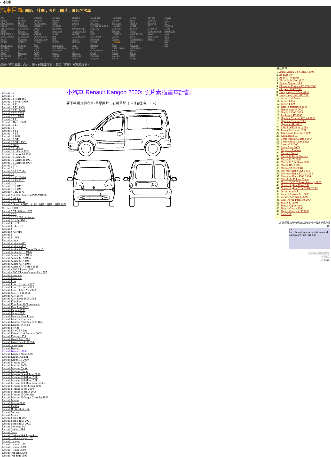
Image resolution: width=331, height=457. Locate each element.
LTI (73, 50)
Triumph (152, 23)
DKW (36, 28)
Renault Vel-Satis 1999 (14, 455)
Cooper (22, 45)
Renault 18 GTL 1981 (14, 142)
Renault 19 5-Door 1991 (16, 151)
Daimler (38, 17)
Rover (115, 50)
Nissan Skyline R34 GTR (295, 185)
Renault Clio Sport (12, 295)
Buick (21, 23)
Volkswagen (154, 31)
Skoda (133, 28)
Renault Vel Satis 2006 (14, 452)
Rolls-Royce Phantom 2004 (296, 199)
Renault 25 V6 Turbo (14, 177)
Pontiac (116, 31)
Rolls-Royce (118, 48)
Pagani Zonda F (290, 190)
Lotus (75, 48)
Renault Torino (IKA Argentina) (20, 435)
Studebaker (136, 39)
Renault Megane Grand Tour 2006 (21, 374)
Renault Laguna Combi (15, 356)
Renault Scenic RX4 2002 (16, 423)
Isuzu (55, 53)
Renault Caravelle (12, 278)
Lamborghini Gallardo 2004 (297, 138)
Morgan (94, 39)
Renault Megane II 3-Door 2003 (20, 377)
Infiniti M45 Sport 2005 (294, 127)
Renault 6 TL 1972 (12, 225)
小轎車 (325, 257)
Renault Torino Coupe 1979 (17, 438)
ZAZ (167, 39)
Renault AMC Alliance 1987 (17, 269)
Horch (55, 20)
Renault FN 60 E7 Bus (14, 330)
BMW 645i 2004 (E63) (292, 80)
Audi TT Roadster (289, 77)
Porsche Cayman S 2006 (294, 196)
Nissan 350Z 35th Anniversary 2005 (301, 182)
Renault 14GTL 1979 (14, 121)
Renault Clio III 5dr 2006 (16, 292)
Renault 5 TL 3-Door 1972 (17, 211)
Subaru (134, 45)
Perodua (116, 23)
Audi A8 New (286, 74)
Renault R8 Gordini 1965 (16, 409)
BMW (3, 53)
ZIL (166, 41)
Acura (3, 20)
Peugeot (116, 25)
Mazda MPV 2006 (291, 159)
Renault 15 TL (10, 124)
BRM (21, 17)
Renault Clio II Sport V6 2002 (19, 289)
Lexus (75, 39)
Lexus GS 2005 (289, 144)
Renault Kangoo (11, 348)
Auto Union (6, 45)
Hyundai (57, 31)
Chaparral (23, 33)
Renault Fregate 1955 (14, 336)
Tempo (133, 58)
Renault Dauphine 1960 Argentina (21, 304)
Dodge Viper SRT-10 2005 (294, 95)
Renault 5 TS (9, 214)
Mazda (94, 20)
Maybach (95, 17)
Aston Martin (7, 36)
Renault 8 (7, 228)
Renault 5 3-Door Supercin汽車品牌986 (24, 194)
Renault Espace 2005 (13, 313)
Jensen (76, 17)
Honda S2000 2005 (292, 112)
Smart (133, 31)
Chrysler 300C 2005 (290, 89)
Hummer (57, 28)
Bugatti (22, 20)
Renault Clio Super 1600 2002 (19, 298)
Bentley (4, 50)
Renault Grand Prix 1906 (16, 339)
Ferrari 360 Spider (291, 97)
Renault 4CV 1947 (12, 185)
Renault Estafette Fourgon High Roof (23, 321)
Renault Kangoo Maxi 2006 (17, 353)
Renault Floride (10, 327)
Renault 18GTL (10, 145)
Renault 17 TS (10, 133)
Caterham (23, 28)
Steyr (132, 36)
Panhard (116, 17)
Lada (167, 28)
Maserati (76, 56)
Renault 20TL (9, 165)
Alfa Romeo (7, 23)
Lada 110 (286, 214)
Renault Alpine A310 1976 (17, 252)
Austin (4, 41)
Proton (115, 36)
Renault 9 (7, 234)
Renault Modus (10, 400)
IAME (55, 33)
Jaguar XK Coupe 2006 (294, 129)
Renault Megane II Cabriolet (18, 394)
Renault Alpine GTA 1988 (16, 263)
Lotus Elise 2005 (290, 147)
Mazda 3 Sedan (289, 153)
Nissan (94, 45)
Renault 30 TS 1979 (13, 180)
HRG (55, 23)
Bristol (3, 58)
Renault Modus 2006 (13, 403)
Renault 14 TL (10, 119)
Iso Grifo (57, 50)
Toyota (151, 17)
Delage (38, 25)
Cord (21, 48)
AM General (7, 28)
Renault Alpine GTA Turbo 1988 (20, 266)
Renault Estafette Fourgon (16, 318)
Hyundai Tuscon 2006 (293, 121)
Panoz (115, 20)
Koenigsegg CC (289, 135)
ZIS (166, 45)
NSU (92, 48)
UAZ (167, 33)
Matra (75, 58)
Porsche (116, 33)
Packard (95, 56)
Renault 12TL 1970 (13, 113)
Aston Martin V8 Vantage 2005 (296, 71)
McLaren (95, 23)
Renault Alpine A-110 (14, 246)
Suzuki (133, 50)
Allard (3, 25)
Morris (93, 41)
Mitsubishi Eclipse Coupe (295, 179)
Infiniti (55, 41)
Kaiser (75, 23)
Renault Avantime (12, 275)
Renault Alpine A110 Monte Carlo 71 (23, 249)
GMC (36, 53)
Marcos (76, 53)
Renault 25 (8, 174)
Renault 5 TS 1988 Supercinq (18, 217)
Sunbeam (135, 48)
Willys (151, 39)
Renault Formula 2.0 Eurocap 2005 (22, 333)
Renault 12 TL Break (13, 110)
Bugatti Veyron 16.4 (290, 83)
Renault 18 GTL (11, 139)
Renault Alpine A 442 (14, 243)
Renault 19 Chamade (13, 156)
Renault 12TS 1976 (13, 116)
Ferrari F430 (288, 103)
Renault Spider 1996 (13, 429)
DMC (36, 31)
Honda (56, 17)
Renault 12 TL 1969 (13, 107)
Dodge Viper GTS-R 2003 (294, 92)
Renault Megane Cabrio (15, 368)
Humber (56, 25)
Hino (36, 56)
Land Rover (78, 36)
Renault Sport (9, 432)
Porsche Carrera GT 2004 (295, 193)
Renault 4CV (9, 182)
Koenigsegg (78, 28)
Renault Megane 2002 (14, 362)
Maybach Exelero (291, 150)
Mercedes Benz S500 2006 (296, 176)
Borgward (5, 56)
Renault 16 (8, 127)
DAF (20, 56)
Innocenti (57, 45)
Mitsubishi (95, 36)
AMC (3, 31)
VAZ (167, 36)
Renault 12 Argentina (14, 98)
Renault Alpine (10, 240)
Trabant (152, 20)
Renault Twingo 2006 (14, 449)
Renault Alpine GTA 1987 (16, 260)
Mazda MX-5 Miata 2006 (295, 161)
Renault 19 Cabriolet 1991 (17, 153)
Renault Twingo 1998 (14, 443)
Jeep (55, 58)
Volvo (151, 33)
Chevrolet (23, 36)
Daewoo (22, 53)
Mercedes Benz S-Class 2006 (297, 173)
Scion (133, 17)
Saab (115, 53)
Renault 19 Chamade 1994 (17, 162)
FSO (36, 50)
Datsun (38, 20)
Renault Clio (9, 281)
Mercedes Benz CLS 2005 (295, 170)
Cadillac (22, 25)
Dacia (21, 50)
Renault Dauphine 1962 (15, 307)
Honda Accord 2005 (292, 109)
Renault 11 (8, 95)
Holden (38, 58)
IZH (166, 23)
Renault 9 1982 (10, 237)
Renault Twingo (11, 441)
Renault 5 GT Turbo (13, 201)
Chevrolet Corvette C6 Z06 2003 (297, 86)
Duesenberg (41, 39)
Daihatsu (23, 58)
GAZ (167, 20)
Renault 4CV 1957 (12, 188)
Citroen (22, 41)
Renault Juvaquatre (12, 345)
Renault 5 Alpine (11, 198)
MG (92, 31)
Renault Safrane (11, 411)
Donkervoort (40, 36)
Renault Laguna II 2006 (15, 359)
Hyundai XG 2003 (291, 124)
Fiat (36, 45)
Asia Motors (7, 33)
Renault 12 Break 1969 (15, 101)
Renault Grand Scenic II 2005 (18, 342)
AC (2, 17)
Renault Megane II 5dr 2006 (18, 388)
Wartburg (153, 36)
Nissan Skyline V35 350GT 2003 (299, 188)
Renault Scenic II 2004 (15, 417)
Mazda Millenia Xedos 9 (294, 156)
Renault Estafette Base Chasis (18, 316)
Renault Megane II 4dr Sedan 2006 (21, 385)
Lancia (75, 33)
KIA (74, 25)
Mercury (94, 28)
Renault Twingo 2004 (14, 446)
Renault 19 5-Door (12, 148)
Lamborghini (79, 31)
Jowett (75, 20)
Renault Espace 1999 (13, 310)
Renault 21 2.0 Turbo (14, 171)
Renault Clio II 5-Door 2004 (18, 286)
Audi (3, 39)
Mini (92, 33)
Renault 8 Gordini (12, 231)
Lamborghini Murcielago (295, 141)
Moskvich (170, 31)
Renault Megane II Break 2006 (19, 391)
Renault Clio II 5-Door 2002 (18, 284)
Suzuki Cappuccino (292, 205)
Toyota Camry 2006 (292, 208)
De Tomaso (40, 23)
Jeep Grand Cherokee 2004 (296, 132)
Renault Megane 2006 (14, 365)
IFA (54, 36)
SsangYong (136, 33)
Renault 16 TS (10, 130)
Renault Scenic (10, 414)
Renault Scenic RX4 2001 (16, 420)
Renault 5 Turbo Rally (14, 220)
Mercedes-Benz (99, 25)
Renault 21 (8, 168)
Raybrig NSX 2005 (291, 115)
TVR (150, 25)
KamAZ (169, 25)
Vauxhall (152, 28)
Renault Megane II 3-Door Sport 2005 (23, 382)
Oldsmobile (96, 50)
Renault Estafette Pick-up (16, 324)
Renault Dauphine (12, 301)
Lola (74, 45)
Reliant (115, 39)
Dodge (37, 33)
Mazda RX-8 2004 (291, 164)
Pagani (94, 58)
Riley (114, 45)
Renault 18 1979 (11, 136)
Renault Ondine (10, 406)
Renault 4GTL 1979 (13, 191)
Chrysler (22, 39)
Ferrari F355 (288, 100)
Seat (132, 20)
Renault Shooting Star (14, 426)
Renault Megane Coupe (15, 371)
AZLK (168, 17)
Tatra (132, 56)
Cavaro (22, 31)
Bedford (4, 48)
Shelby (133, 23)
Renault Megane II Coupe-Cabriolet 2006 (25, 397)
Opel (93, 53)
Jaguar (56, 56)
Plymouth (117, 28)
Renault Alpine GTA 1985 (16, 257)
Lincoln (76, 41)
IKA (54, 39)
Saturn (115, 58)
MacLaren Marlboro (292, 167)
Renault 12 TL (10, 104)
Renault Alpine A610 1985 (17, 254)
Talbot (133, 53)
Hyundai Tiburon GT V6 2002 (298, 118)
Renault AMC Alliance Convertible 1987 (24, 272)
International (59, 48)
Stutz (132, 41)
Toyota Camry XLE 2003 (295, 211)
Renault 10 (8, 92)
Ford (36, 48)
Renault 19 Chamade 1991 (17, 159)
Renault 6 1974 (10, 222)
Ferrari (37, 41)
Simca (133, 25)
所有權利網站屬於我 (318, 253)
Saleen (116, 56)
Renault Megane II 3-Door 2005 (20, 379)
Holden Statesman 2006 (294, 106)
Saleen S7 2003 (289, 202)
